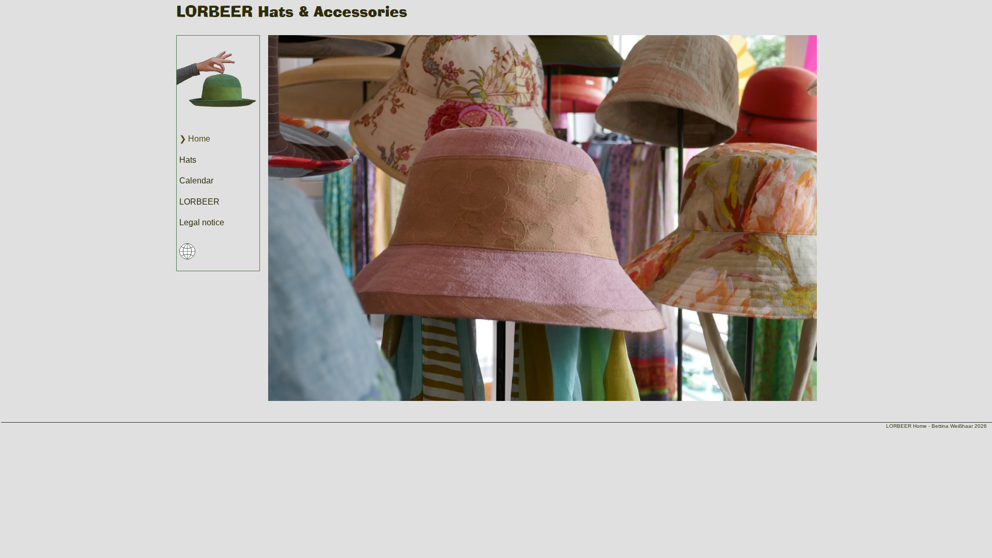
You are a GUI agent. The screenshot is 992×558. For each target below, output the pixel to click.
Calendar (196, 180)
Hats (187, 160)
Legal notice (201, 222)
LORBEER (199, 201)
